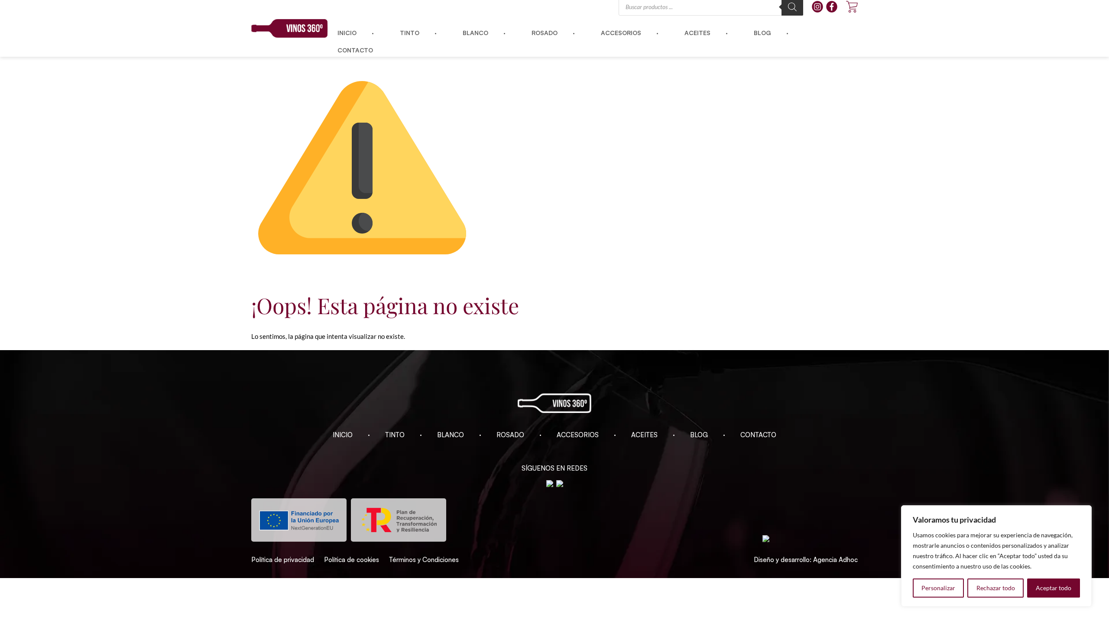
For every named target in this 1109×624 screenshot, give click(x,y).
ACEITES (644, 435)
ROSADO (510, 435)
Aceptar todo (1053, 588)
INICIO (343, 435)
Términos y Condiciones (424, 560)
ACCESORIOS (578, 435)
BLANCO (450, 435)
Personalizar (938, 588)
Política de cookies (351, 560)
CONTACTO (758, 435)
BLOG (699, 435)
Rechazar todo (995, 588)
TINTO (395, 435)
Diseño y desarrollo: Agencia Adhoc (806, 560)
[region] (996, 556)
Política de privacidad (282, 560)
